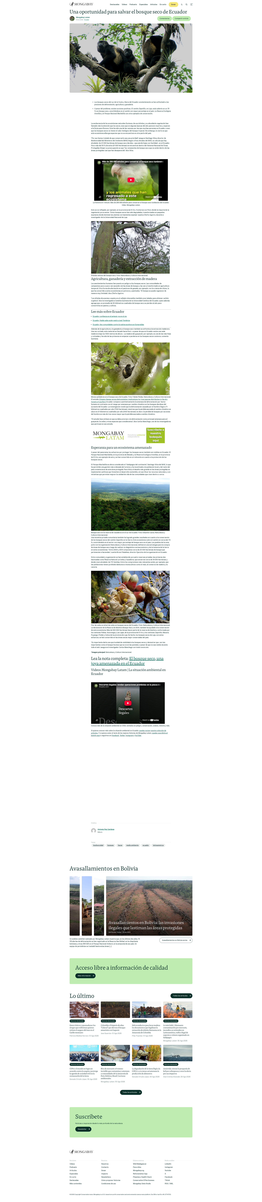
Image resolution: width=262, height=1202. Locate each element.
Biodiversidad (98, 845)
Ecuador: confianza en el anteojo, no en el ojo (110, 316)
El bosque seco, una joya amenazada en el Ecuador (127, 661)
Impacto (104, 1174)
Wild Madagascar (139, 1164)
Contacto (104, 1167)
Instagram (129, 736)
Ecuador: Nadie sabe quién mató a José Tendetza (111, 320)
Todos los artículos (180, 996)
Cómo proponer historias (110, 1180)
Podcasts (133, 4)
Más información (84, 976)
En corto (163, 4)
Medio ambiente (132, 845)
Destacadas (114, 4)
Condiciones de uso (108, 1184)
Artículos (153, 4)
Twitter (122, 736)
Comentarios (164, 18)
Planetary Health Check (142, 1177)
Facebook (115, 736)
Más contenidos (76, 1184)
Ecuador (86, 20)
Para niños (137, 1167)
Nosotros (104, 1164)
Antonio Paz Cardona (106, 829)
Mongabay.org (138, 1170)
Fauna (120, 845)
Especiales (143, 4)
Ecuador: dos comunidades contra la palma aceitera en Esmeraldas (118, 325)
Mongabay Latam (83, 17)
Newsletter (82, 1129)
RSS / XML (169, 1184)
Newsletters (106, 1177)
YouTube (138, 736)
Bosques (110, 845)
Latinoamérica (158, 845)
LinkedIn (168, 1164)
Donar (173, 4)
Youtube (168, 1170)
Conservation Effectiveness (143, 1180)
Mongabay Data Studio (142, 1184)
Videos (124, 4)
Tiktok (167, 1180)
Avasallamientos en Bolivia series (174, 940)
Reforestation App (140, 1174)
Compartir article (181, 18)
